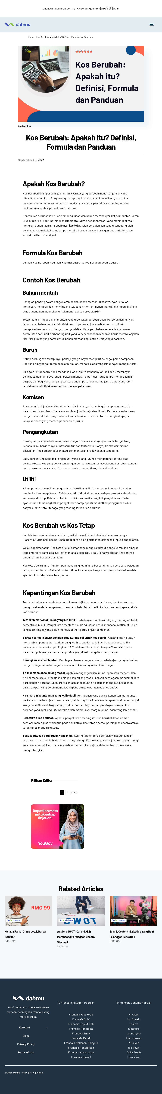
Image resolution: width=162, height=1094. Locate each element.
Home (31, 37)
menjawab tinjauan (107, 8)
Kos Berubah (24, 126)
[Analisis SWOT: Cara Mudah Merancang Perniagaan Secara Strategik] (81, 911)
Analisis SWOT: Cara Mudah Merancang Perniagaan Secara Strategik (76, 937)
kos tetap (75, 225)
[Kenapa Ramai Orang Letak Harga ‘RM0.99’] (28, 911)
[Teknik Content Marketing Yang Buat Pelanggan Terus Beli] (133, 911)
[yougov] (57, 806)
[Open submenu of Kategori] (45, 1027)
